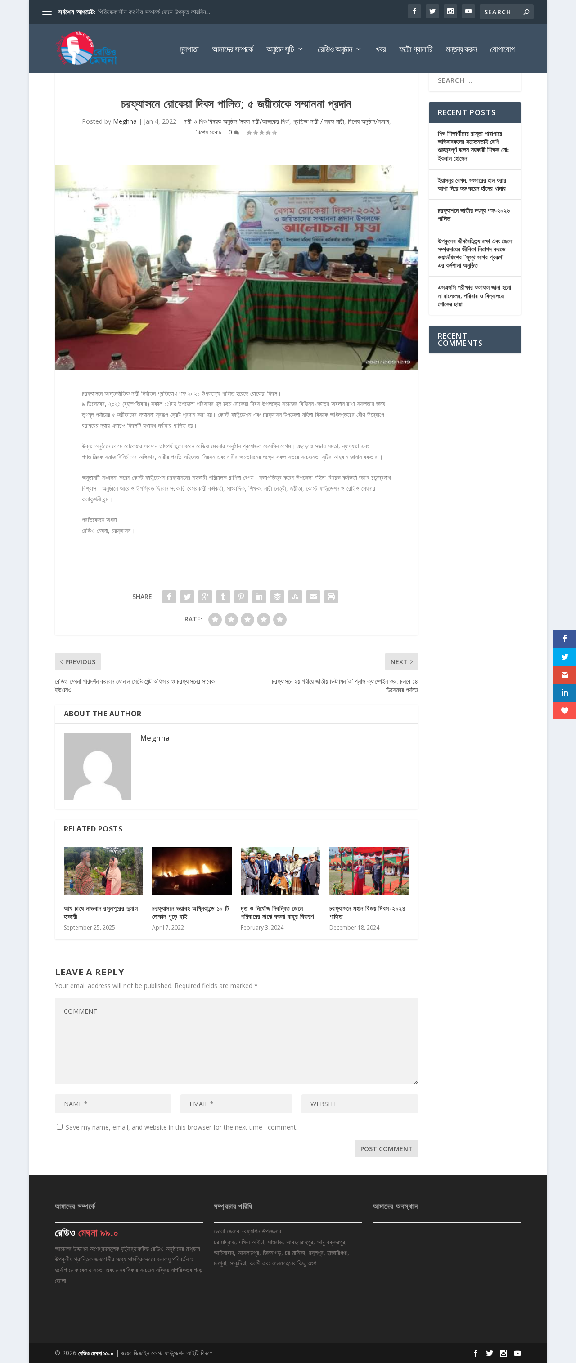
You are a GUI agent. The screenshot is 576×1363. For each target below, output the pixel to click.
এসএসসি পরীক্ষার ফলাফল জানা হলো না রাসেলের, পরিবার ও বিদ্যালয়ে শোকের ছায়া (474, 295)
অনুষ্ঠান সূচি (280, 50)
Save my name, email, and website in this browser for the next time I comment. (181, 1127)
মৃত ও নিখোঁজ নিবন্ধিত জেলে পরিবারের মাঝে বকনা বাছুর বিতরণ (277, 912)
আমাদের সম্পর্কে (232, 50)
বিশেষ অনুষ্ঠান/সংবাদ (368, 121)
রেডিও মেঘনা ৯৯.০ (96, 1353)
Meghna (125, 121)
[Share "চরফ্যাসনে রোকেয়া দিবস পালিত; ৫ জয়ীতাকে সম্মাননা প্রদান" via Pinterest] (241, 597)
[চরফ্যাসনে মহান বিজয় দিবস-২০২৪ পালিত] (369, 871)
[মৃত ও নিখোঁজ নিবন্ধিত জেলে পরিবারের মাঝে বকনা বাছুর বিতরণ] (280, 871)
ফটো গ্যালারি (415, 50)
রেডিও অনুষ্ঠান (335, 50)
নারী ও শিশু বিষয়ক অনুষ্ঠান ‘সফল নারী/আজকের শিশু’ (236, 121)
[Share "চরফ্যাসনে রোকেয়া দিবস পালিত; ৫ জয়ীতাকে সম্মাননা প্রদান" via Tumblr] (223, 597)
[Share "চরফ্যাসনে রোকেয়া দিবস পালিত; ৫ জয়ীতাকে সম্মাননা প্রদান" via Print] (331, 597)
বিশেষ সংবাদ (208, 132)
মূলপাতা (189, 50)
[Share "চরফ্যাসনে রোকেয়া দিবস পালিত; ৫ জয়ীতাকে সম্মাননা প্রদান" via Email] (313, 597)
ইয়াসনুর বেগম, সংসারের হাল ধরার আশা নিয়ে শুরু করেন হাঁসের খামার (472, 184)
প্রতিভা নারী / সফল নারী (318, 121)
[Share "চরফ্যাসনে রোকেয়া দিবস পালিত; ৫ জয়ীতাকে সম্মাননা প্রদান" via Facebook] (169, 597)
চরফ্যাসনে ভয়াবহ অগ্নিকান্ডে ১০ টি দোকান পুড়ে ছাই (191, 912)
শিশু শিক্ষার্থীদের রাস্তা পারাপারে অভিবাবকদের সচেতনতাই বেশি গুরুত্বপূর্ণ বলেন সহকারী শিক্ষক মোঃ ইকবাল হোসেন (473, 145)
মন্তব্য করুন (461, 50)
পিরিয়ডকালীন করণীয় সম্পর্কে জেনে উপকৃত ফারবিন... (154, 11)
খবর (381, 50)
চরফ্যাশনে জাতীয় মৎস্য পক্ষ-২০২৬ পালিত (474, 214)
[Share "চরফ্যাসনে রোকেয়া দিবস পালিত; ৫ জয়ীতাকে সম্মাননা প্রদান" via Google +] (205, 597)
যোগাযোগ (502, 50)
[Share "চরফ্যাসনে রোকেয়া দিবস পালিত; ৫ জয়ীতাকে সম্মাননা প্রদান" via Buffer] (277, 597)
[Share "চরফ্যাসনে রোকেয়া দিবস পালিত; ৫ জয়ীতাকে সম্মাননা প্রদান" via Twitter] (187, 597)
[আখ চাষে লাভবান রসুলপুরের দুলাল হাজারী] (104, 871)
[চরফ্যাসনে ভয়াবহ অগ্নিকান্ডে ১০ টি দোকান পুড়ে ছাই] (192, 871)
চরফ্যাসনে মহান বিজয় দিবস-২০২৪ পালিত (367, 912)
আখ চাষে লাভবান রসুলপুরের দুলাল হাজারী (101, 912)
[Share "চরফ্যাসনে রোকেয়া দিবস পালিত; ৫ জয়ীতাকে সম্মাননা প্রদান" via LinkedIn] (259, 597)
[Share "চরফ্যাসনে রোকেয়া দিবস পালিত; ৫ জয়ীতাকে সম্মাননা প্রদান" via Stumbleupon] (295, 597)
